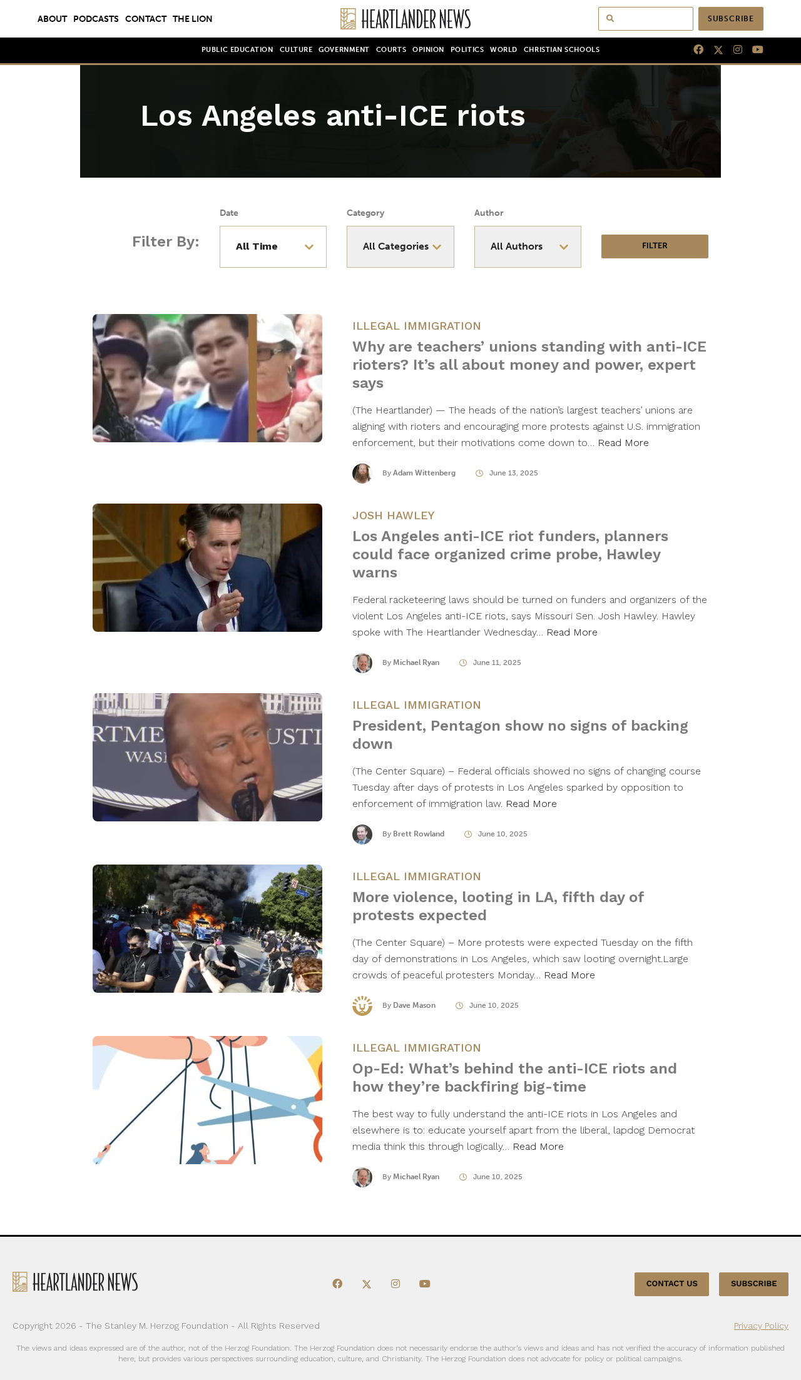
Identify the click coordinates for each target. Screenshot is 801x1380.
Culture (296, 50)
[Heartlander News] (400, 18)
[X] (713, 50)
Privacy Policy (761, 1326)
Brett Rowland (418, 834)
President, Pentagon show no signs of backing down (520, 735)
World (504, 50)
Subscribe (731, 18)
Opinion (428, 50)
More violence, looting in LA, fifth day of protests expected (498, 906)
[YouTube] (752, 50)
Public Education (237, 50)
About (52, 18)
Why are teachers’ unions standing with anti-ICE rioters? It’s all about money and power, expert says (529, 365)
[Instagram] (732, 50)
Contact (145, 18)
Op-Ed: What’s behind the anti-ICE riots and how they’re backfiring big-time (514, 1077)
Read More (623, 443)
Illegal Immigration (416, 325)
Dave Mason (414, 1005)
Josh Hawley (393, 515)
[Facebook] (693, 50)
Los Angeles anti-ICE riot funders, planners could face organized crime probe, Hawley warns (510, 554)
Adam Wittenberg (424, 473)
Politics (467, 50)
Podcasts (96, 18)
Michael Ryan (416, 662)
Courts (391, 50)
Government (344, 50)
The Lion (193, 18)
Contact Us (672, 1284)
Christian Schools (561, 50)
